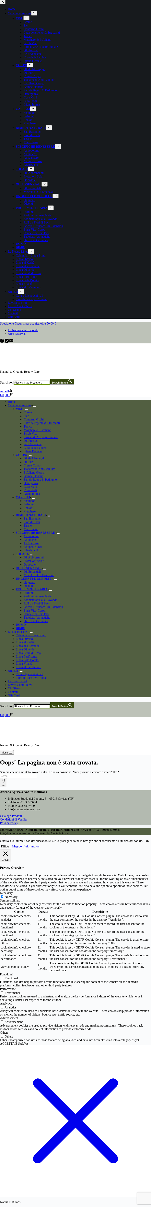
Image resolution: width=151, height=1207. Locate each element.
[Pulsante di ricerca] (3, 782)
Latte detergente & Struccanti (42, 423)
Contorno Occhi (34, 419)
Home (12, 401)
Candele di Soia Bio (36, 614)
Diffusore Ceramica (36, 621)
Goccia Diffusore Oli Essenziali (43, 607)
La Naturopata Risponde (23, 330)
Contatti (13, 692)
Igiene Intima (32, 493)
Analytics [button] (6, 1003)
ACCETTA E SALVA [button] (14, 1043)
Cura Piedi (30, 490)
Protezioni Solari (34, 561)
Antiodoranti (31, 536)
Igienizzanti (31, 550)
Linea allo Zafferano (28, 667)
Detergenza (31, 483)
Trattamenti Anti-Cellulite (39, 469)
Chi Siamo (14, 688)
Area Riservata (17, 333)
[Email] (11, 341)
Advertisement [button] (9, 1018)
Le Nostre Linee (18, 631)
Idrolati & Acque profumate (41, 437)
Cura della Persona (19, 405)
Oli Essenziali (32, 571)
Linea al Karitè (25, 642)
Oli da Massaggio (34, 458)
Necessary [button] (6, 893)
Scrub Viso (30, 433)
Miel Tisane (31, 529)
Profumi (29, 592)
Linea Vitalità (24, 663)
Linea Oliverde (25, 649)
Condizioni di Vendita (13, 819)
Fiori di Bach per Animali (31, 677)
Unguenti (29, 582)
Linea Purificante (26, 656)
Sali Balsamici (32, 518)
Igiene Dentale (33, 451)
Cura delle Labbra (35, 447)
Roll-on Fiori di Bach (37, 603)
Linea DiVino (24, 638)
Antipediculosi (33, 546)
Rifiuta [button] (5, 846)
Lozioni (28, 508)
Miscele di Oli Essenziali (39, 575)
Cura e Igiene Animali (29, 674)
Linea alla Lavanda (28, 646)
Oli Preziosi (31, 440)
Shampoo (29, 500)
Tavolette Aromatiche (37, 617)
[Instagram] (7, 341)
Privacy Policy (9, 823)
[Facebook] (2, 341)
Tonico (28, 426)
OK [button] (147, 841)
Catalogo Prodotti (11, 816)
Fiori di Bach (32, 522)
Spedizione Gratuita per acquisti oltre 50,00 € (28, 323)
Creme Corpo (32, 465)
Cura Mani (30, 486)
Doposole (30, 564)
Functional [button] (6, 974)
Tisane (28, 525)
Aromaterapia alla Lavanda (40, 600)
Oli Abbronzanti (34, 557)
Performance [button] (8, 989)
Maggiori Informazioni (26, 846)
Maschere (30, 511)
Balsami (29, 504)
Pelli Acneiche (32, 444)
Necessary (11, 897)
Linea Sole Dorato (27, 660)
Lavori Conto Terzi (20, 684)
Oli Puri (28, 462)
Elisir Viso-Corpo (34, 610)
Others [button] (4, 1032)
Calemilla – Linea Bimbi (31, 635)
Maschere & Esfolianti (37, 430)
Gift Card (14, 695)
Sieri (26, 416)
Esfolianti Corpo (34, 472)
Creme (28, 412)
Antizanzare (31, 543)
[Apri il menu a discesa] (34, 406)
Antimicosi (30, 539)
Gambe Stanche (33, 476)
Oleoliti (28, 585)
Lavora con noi (17, 681)
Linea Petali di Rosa (28, 653)
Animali (13, 670)
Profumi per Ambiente (37, 596)
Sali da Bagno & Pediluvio (40, 479)
